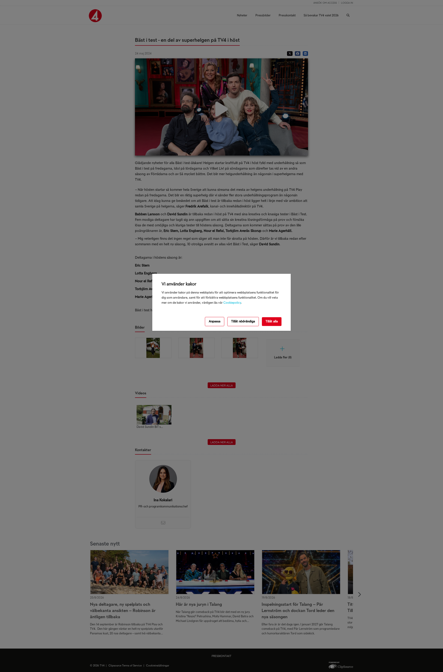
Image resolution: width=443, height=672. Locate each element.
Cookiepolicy (232, 303)
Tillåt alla (272, 321)
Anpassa (214, 321)
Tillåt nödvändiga (243, 321)
